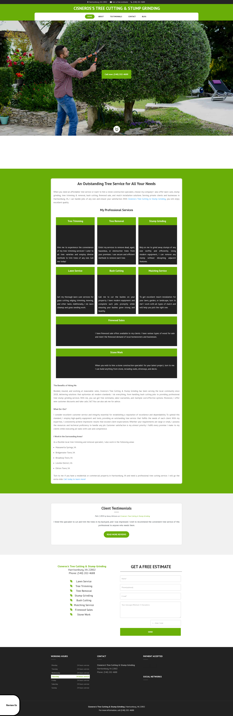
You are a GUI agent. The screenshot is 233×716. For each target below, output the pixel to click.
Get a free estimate (120, 2)
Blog (144, 16)
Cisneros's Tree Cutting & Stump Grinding (147, 199)
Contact (132, 16)
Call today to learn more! (75, 479)
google (145, 686)
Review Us (11, 705)
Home (89, 16)
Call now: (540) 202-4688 (116, 74)
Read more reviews (116, 534)
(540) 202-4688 (139, 2)
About (101, 16)
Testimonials (116, 16)
